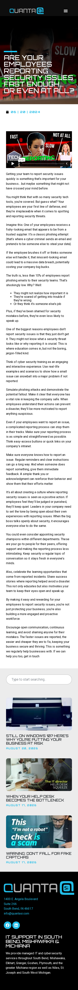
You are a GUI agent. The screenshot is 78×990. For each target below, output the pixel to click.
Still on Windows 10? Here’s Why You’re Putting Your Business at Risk (37, 739)
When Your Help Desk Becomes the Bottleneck (35, 798)
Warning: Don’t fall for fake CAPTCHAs (39, 855)
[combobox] (39, 679)
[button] (65, 11)
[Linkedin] (16, 925)
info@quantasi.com (16, 913)
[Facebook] (7, 925)
